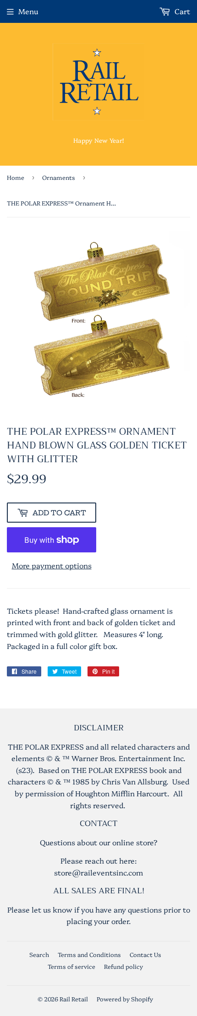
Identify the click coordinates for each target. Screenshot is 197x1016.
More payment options (52, 565)
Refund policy (123, 966)
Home (15, 177)
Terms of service (71, 966)
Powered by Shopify (125, 998)
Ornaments (58, 177)
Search (39, 954)
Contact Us (145, 954)
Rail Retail (74, 998)
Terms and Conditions (89, 954)
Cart (181, 11)
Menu (28, 11)
